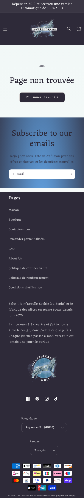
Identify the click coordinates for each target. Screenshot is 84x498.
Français (39, 450)
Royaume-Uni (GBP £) (40, 427)
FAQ (12, 249)
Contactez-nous (19, 229)
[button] (5, 29)
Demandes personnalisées (27, 239)
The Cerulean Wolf (25, 495)
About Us (15, 258)
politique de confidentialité (28, 268)
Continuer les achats (42, 97)
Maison (14, 210)
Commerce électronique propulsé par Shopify (54, 495)
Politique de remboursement (29, 278)
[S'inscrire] (70, 174)
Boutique (15, 219)
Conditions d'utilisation (25, 287)
